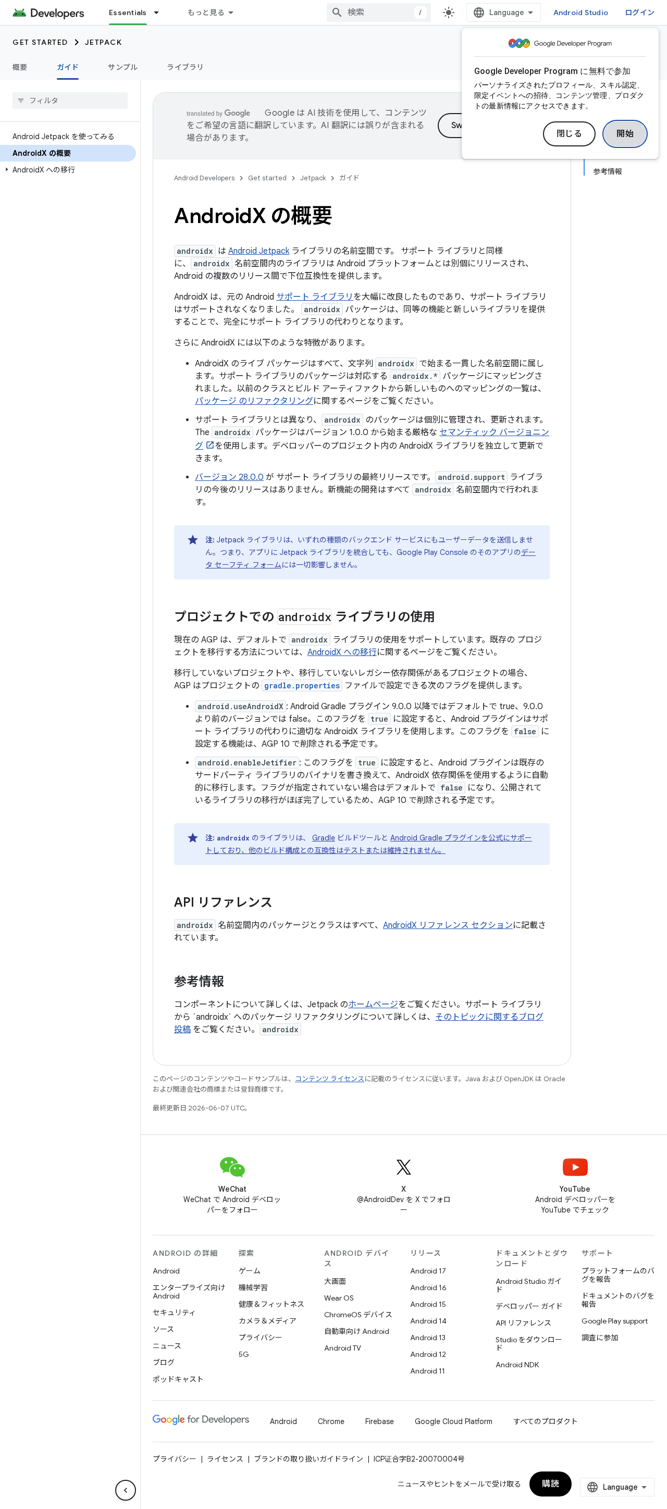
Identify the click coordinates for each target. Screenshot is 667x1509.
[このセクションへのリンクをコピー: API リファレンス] (283, 903)
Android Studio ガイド (529, 1285)
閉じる (570, 134)
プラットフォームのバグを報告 (618, 1275)
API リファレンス (523, 1323)
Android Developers (204, 178)
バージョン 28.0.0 (229, 477)
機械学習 (253, 1287)
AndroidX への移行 (342, 652)
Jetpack (103, 42)
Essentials (128, 12)
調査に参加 (600, 1337)
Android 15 (428, 1304)
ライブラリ (185, 67)
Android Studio (581, 12)
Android (166, 1271)
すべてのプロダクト (545, 1421)
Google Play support (615, 1321)
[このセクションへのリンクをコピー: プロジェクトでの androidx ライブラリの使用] (445, 618)
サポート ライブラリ (314, 297)
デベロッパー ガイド (529, 1306)
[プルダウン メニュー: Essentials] (161, 12)
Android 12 (428, 1354)
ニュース (167, 1346)
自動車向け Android (356, 1331)
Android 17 (428, 1271)
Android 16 (428, 1287)
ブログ (164, 1362)
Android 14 (428, 1321)
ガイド (68, 67)
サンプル (123, 67)
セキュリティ (174, 1312)
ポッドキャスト (178, 1379)
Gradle (323, 838)
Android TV (342, 1348)
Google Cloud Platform (453, 1421)
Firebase (379, 1421)
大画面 (335, 1281)
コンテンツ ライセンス (329, 1078)
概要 (20, 67)
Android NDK (517, 1364)
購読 (550, 1484)
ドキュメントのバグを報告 (618, 1300)
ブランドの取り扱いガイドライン (308, 1459)
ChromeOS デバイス (358, 1314)
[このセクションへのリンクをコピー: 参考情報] (234, 982)
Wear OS (339, 1298)
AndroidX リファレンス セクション (448, 925)
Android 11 (427, 1371)
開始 (625, 134)
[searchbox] (70, 100)
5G (244, 1354)
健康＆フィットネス (271, 1304)
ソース (163, 1329)
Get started (40, 42)
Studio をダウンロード (529, 1344)
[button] (68, 170)
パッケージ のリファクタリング (254, 401)
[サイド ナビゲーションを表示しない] (125, 1490)
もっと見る (206, 12)
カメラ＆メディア (268, 1321)
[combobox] (379, 12)
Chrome (331, 1421)
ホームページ (373, 1004)
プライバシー (260, 1337)
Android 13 (428, 1337)
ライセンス (225, 1459)
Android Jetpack (258, 251)
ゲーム (250, 1271)
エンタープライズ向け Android (189, 1292)
